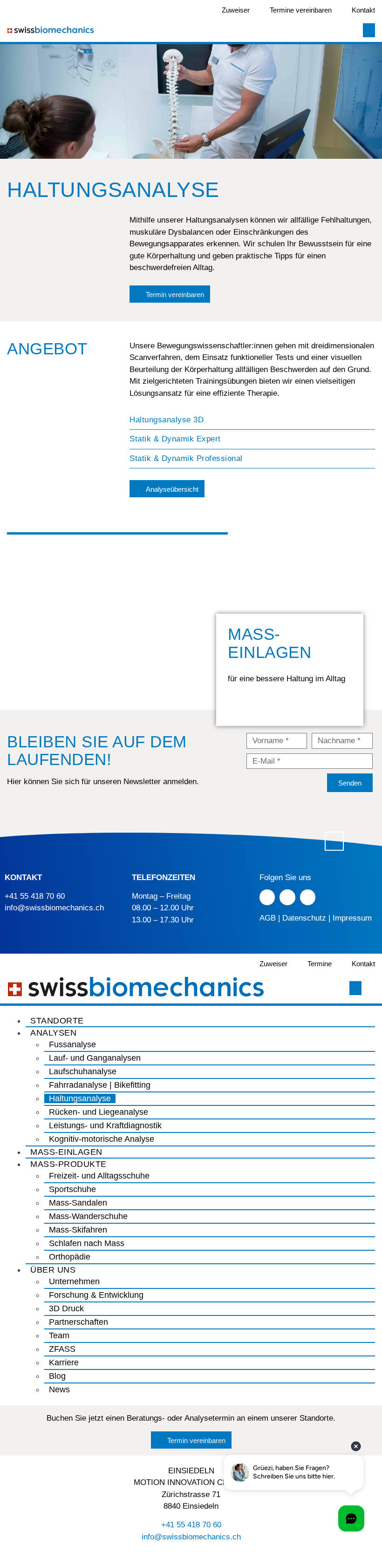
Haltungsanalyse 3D (167, 419)
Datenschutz (304, 918)
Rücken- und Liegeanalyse (98, 1112)
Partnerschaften (78, 1322)
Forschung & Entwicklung (96, 1295)
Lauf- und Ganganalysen (95, 1058)
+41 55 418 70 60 (35, 896)
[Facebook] (267, 897)
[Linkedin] (308, 897)
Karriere (64, 1362)
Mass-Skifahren (78, 1229)
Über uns (52, 1269)
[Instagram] (287, 897)
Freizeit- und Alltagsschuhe (99, 1175)
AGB (267, 918)
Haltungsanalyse (80, 1098)
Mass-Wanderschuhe (88, 1216)
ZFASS (62, 1349)
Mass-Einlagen (66, 1152)
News (59, 1389)
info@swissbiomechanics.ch (54, 907)
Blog (57, 1376)
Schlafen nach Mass (86, 1243)
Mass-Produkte (68, 1164)
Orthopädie (69, 1256)
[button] (252, 420)
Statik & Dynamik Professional (186, 458)
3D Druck (66, 1308)
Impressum (352, 918)
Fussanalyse (72, 1044)
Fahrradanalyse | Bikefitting (99, 1085)
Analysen (53, 1032)
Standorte (57, 1020)
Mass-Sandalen (78, 1202)
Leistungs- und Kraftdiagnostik (105, 1125)
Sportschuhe (72, 1189)
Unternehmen (74, 1281)
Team (59, 1335)
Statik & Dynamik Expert (175, 438)
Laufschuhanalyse (82, 1071)
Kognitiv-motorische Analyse (101, 1139)
